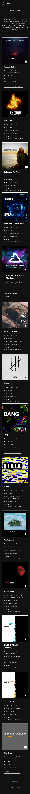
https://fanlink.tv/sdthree (13, 401)
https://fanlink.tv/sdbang (12, 453)
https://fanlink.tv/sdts (12, 773)
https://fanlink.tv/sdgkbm (12, 611)
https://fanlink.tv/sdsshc (12, 241)
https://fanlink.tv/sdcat (12, 719)
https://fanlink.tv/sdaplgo (13, 558)
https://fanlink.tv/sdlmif (13, 506)
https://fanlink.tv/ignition (13, 138)
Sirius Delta (17, 787)
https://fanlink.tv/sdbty (12, 190)
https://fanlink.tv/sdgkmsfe (13, 87)
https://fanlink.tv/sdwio (12, 349)
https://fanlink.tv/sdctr (12, 298)
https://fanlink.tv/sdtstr (13, 668)
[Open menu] (27, 3)
